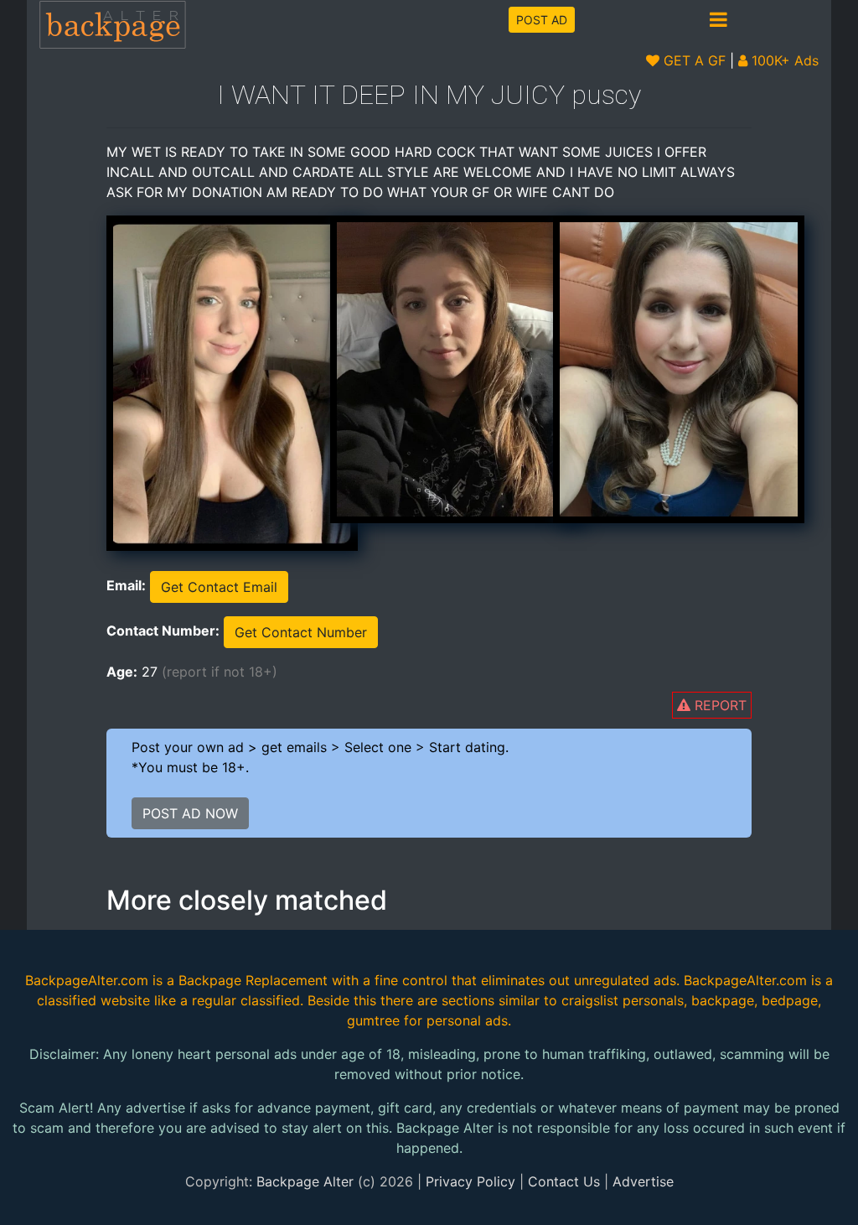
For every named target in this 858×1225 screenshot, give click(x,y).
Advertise (643, 1181)
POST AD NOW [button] (190, 813)
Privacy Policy (470, 1181)
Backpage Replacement (253, 980)
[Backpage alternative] (113, 24)
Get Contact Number (301, 632)
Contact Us (564, 1181)
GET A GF (692, 60)
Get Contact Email (219, 587)
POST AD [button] (541, 20)
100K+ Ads (783, 60)
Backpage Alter (305, 1181)
